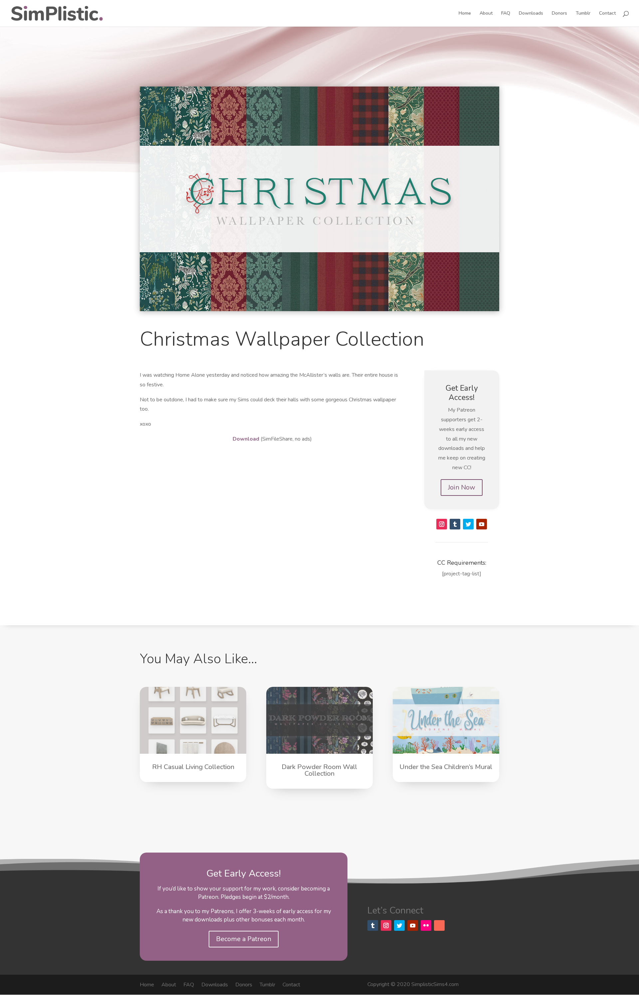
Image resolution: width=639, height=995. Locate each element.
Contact (607, 13)
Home (465, 13)
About (486, 13)
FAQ (505, 13)
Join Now (461, 487)
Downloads (531, 13)
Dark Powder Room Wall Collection (319, 770)
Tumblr (583, 13)
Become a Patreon (243, 938)
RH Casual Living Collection (193, 766)
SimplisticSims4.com (435, 984)
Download (246, 439)
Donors (559, 13)
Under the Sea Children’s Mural (445, 766)
